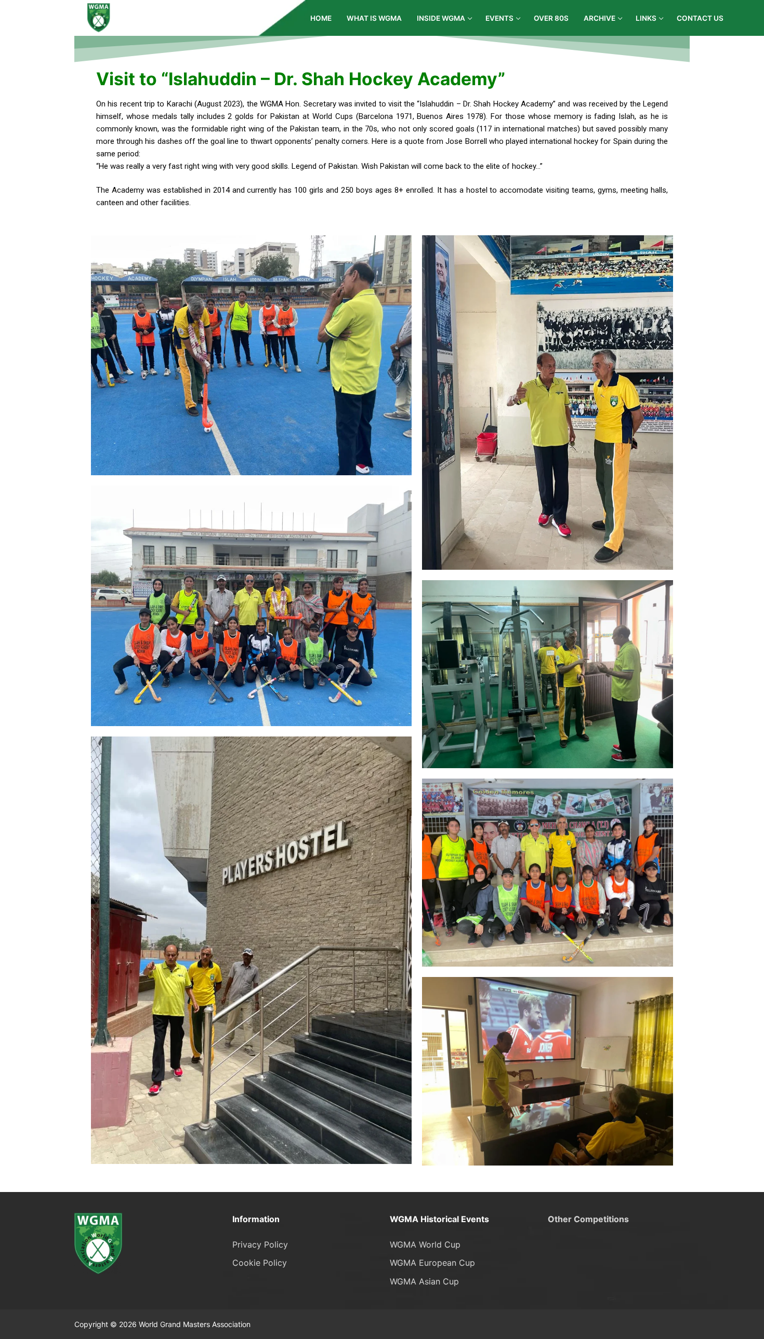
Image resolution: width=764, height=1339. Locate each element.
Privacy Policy (260, 1244)
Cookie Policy (259, 1262)
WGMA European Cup (432, 1262)
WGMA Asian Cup (424, 1281)
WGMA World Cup (425, 1244)
